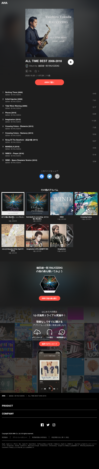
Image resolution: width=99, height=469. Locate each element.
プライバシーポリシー (20, 437)
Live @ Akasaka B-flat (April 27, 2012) (13, 250)
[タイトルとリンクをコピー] (57, 176)
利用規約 (5, 437)
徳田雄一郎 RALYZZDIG (48, 65)
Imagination (62, 249)
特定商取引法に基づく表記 (60, 437)
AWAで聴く (49, 82)
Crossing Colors (86, 217)
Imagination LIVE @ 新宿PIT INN (37, 249)
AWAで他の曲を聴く (49, 298)
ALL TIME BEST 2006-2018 (37, 396)
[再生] (71, 62)
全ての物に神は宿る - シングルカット (12, 218)
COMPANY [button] (8, 413)
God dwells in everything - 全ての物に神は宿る (37, 218)
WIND (62, 217)
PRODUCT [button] (7, 405)
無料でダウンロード (49, 344)
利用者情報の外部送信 (39, 437)
